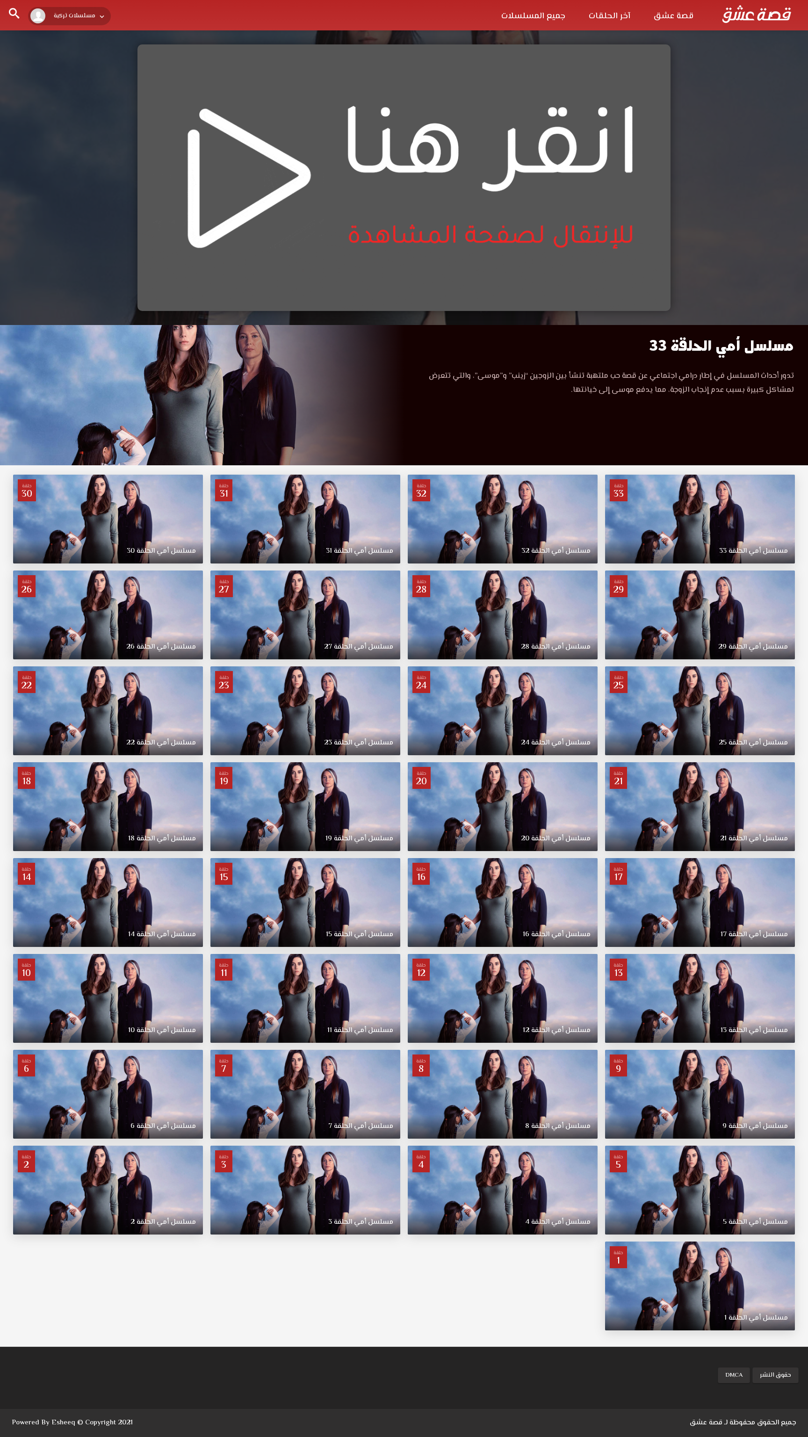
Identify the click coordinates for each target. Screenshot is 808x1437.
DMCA (734, 1375)
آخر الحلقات (609, 16)
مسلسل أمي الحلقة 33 (721, 345)
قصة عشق (673, 16)
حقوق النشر (775, 1375)
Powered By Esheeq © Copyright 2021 (72, 1422)
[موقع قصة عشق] (756, 14)
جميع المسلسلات (533, 16)
